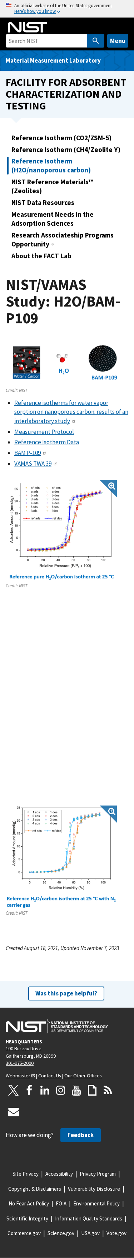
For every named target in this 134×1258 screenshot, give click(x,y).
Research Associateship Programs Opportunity (62, 239)
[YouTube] (76, 1090)
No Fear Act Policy (29, 1203)
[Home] (27, 27)
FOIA (61, 1203)
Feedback (81, 1135)
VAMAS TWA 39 (32, 464)
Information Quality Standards (88, 1218)
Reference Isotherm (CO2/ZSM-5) (61, 137)
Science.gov (61, 1233)
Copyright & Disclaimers (34, 1188)
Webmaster (18, 1075)
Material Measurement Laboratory (53, 60)
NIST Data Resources (42, 202)
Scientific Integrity (27, 1218)
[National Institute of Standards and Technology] (57, 1026)
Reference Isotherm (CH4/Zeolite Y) (65, 149)
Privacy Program (98, 1173)
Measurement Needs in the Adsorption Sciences (52, 218)
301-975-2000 (20, 1063)
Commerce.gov (24, 1233)
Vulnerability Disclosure (94, 1188)
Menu (117, 40)
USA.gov (90, 1233)
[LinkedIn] (45, 1090)
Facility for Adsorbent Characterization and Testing (66, 93)
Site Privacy (26, 1173)
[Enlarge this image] (61, 530)
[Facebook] (29, 1090)
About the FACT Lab (41, 255)
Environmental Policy (96, 1203)
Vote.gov (116, 1233)
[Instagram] (61, 1090)
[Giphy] (92, 1090)
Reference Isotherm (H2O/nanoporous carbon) (51, 165)
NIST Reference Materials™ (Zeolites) (52, 186)
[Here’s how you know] (67, 9)
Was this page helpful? (66, 993)
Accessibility (59, 1173)
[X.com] (13, 1090)
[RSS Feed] (108, 1090)
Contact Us (49, 1075)
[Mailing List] (13, 1112)
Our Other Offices (83, 1075)
